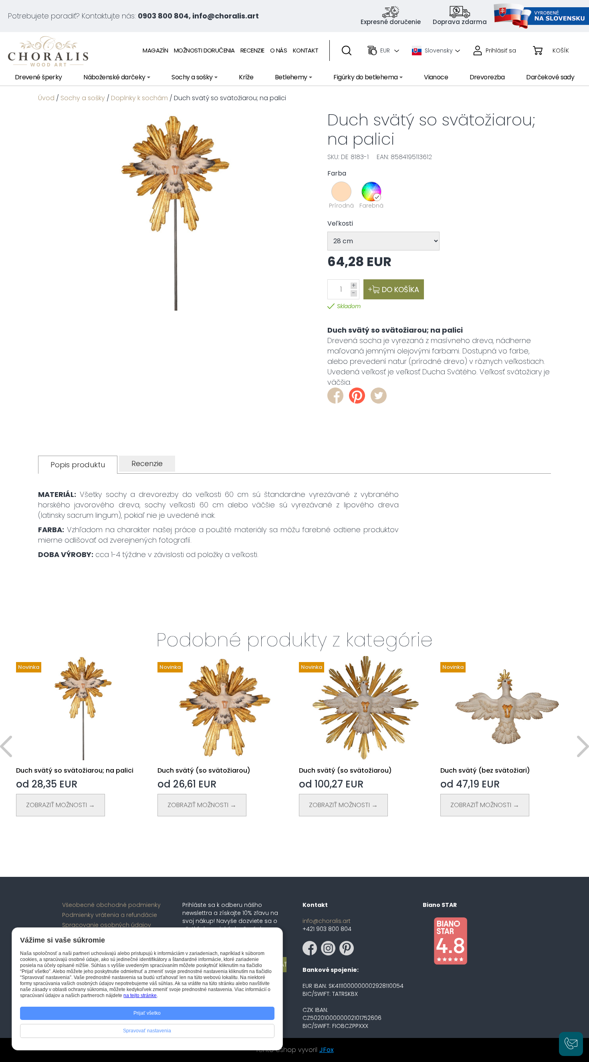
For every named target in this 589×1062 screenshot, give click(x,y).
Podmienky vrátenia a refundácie (109, 915)
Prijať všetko (147, 1013)
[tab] (77, 465)
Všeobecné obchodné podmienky (111, 905)
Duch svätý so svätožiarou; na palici (74, 770)
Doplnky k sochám (139, 98)
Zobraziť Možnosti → (60, 805)
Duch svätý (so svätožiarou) (203, 770)
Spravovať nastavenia (147, 1031)
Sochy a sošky (83, 98)
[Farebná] (371, 192)
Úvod (46, 98)
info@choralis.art (327, 921)
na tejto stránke (140, 995)
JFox (326, 1049)
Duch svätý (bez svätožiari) (485, 770)
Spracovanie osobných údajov (106, 925)
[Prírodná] (341, 192)
